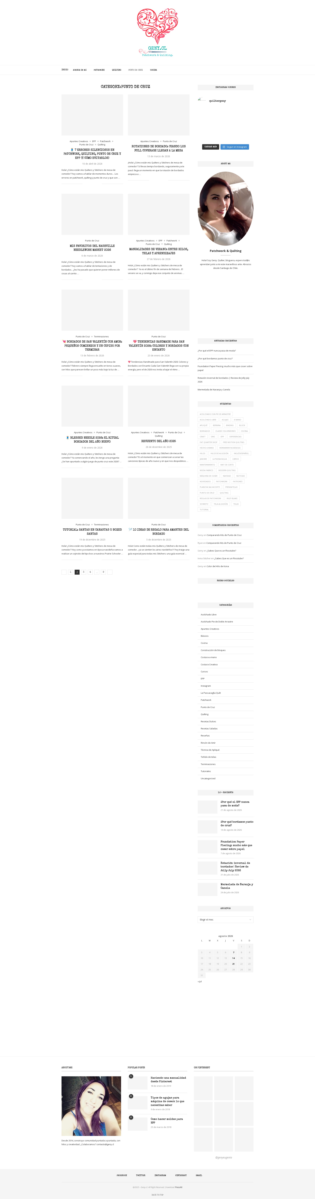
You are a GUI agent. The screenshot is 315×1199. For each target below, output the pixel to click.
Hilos (202, 453)
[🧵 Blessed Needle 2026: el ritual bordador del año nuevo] (92, 406)
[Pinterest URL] (203, 1088)
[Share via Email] (99, 183)
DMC (213, 436)
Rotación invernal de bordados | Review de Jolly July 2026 (235, 867)
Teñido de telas (208, 756)
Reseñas (205, 735)
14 (233, 958)
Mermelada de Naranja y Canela (214, 389)
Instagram (206, 685)
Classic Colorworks (225, 431)
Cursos (204, 671)
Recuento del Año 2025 (158, 441)
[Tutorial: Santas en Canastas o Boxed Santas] (92, 498)
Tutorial (204, 509)
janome (203, 459)
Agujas (225, 419)
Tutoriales (206, 771)
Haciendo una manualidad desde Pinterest (168, 1080)
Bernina (216, 425)
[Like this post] (85, 183)
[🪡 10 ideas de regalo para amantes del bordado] (158, 498)
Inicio (65, 70)
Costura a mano (209, 657)
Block (242, 425)
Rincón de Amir (208, 742)
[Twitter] (237, 70)
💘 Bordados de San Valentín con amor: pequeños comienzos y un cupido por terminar (92, 345)
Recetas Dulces (208, 721)
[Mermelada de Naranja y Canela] (207, 889)
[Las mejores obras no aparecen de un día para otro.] (211, 116)
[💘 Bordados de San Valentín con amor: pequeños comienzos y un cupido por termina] (92, 310)
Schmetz (204, 504)
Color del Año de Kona (218, 566)
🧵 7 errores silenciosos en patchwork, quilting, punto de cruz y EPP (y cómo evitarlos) (92, 154)
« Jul (200, 981)
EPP (222, 436)
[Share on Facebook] (89, 183)
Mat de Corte (227, 464)
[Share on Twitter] (92, 183)
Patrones (237, 481)
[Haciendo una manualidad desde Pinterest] (137, 1082)
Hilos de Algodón (219, 453)
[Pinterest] (244, 70)
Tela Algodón (221, 504)
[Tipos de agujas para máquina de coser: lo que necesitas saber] (137, 1102)
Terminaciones (208, 764)
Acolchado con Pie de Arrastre (215, 414)
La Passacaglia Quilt (211, 692)
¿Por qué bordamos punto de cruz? (215, 358)
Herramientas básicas (229, 448)
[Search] (251, 70)
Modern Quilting (227, 470)
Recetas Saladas (209, 728)
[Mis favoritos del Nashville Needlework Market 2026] (92, 214)
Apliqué (203, 425)
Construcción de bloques (213, 650)
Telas (236, 504)
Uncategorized (208, 778)
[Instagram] (240, 70)
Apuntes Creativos (210, 628)
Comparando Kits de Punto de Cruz (224, 535)
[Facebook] (233, 70)
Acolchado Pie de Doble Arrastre (217, 621)
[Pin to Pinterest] (96, 183)
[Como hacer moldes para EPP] (137, 1124)
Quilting (116, 70)
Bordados (205, 431)
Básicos (205, 635)
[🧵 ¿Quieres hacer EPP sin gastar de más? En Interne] (211, 133)
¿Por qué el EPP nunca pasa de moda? (217, 350)
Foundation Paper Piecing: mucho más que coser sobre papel (236, 846)
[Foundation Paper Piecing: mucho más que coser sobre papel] (207, 846)
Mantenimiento (207, 464)
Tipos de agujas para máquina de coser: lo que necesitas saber (167, 1102)
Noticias (240, 476)
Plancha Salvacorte (210, 487)
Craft (202, 436)
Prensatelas (231, 487)
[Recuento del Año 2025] (158, 406)
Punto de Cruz (135, 70)
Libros (235, 459)
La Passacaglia (219, 459)
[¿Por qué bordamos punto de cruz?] (207, 826)
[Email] (247, 70)
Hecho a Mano (207, 448)
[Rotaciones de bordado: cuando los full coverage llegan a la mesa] (158, 114)
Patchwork (99, 70)
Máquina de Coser (208, 476)
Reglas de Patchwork (210, 498)
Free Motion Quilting (233, 442)
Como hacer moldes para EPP (167, 1121)
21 (233, 963)
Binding (230, 425)
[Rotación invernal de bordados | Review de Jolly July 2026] (207, 868)
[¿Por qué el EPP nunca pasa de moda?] (207, 807)
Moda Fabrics (206, 470)
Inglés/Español (241, 453)
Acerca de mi (79, 70)
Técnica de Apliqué (210, 749)
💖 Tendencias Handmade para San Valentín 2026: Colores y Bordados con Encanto (159, 345)
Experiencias (235, 436)
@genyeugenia (223, 1157)
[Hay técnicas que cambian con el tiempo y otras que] (239, 116)
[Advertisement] (225, 304)
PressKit (178, 1187)
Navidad (227, 476)
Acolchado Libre (208, 419)
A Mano (237, 419)
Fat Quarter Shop (208, 442)
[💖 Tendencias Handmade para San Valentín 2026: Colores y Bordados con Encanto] (158, 310)
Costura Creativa (209, 664)
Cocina (153, 70)
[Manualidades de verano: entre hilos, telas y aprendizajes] (158, 214)
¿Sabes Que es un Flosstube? (221, 550)
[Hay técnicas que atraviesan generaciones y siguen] (239, 133)
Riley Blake (232, 498)
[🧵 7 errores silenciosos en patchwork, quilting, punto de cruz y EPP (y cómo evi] (92, 114)
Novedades (205, 481)
